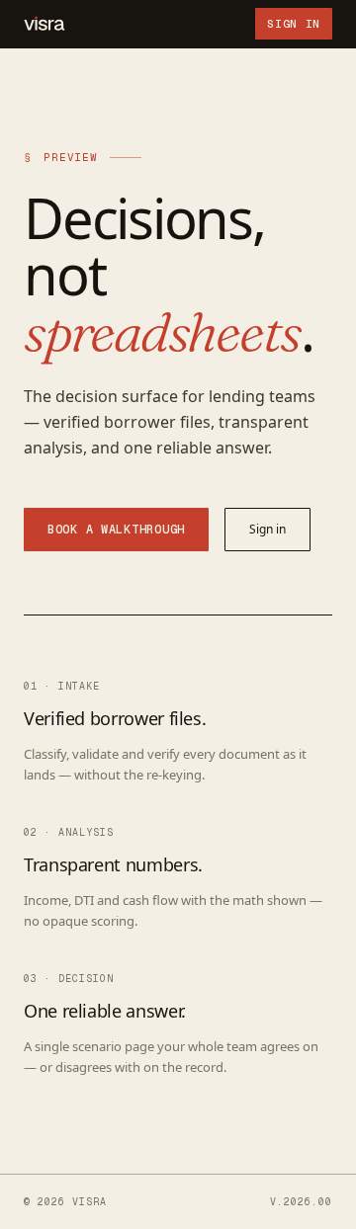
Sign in (293, 24)
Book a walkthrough (116, 529)
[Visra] (44, 24)
